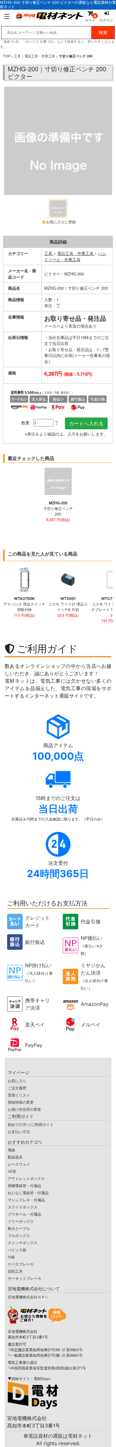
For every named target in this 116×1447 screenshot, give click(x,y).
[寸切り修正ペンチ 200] (58, 142)
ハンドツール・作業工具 (75, 256)
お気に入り (17, 1081)
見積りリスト (19, 1095)
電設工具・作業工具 (39, 55)
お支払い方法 (19, 1131)
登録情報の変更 (21, 1102)
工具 (17, 55)
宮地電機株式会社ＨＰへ (28, 1297)
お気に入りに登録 (61, 221)
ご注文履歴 (17, 1088)
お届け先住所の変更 (24, 1109)
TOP (6, 55)
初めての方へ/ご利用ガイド (31, 1124)
